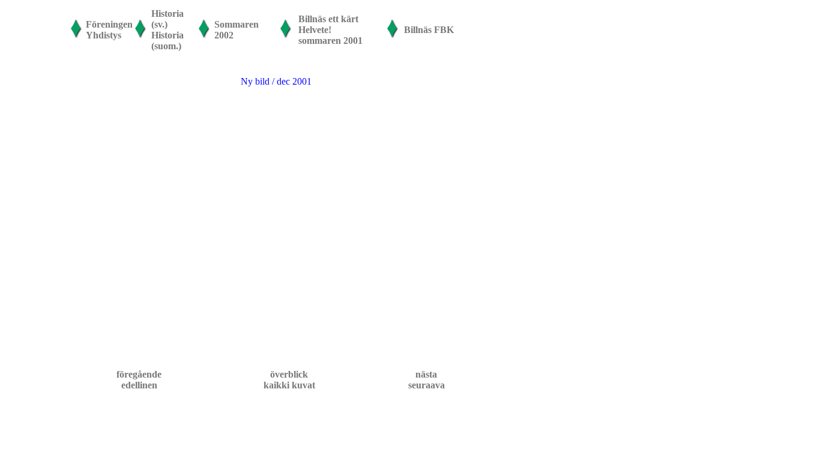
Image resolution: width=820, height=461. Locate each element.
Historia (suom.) (167, 40)
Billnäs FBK (429, 30)
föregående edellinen (138, 379)
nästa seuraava (426, 379)
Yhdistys (103, 35)
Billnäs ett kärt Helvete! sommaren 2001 (330, 30)
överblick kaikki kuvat (289, 379)
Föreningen (109, 24)
